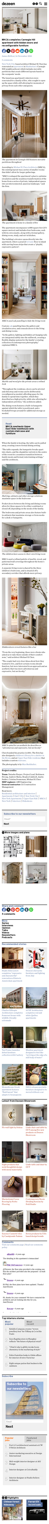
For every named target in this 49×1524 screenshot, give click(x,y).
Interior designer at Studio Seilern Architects (24, 1479)
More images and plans (17, 832)
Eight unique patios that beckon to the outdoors (25, 1364)
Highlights (13, 1498)
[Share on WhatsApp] (31, 51)
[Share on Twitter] (8, 51)
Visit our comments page (13, 1244)
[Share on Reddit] (17, 51)
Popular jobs (9, 1439)
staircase (22, 760)
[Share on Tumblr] (26, 51)
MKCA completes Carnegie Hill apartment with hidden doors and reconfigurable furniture (20, 43)
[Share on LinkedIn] (22, 51)
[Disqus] (24, 1281)
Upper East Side (30, 798)
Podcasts (7, 937)
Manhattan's (31, 66)
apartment (18, 66)
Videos (5, 933)
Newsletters (8, 935)
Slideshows (27, 801)
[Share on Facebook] (4, 51)
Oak (16, 796)
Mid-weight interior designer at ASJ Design (25, 1462)
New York (6, 801)
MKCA (42, 798)
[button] (40, 3)
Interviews (7, 925)
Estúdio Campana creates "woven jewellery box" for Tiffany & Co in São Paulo (25, 1330)
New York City (8, 64)
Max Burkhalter (29, 764)
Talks (5, 930)
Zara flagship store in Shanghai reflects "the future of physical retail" (25, 1340)
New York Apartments (12, 798)
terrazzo (30, 241)
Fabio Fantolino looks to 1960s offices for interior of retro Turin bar (25, 1356)
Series (5, 923)
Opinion (6, 928)
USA (22, 796)
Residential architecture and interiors (18, 793)
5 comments (7, 60)
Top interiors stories (13, 1318)
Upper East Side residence (29, 758)
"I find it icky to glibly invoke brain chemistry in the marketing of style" (24, 1348)
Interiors (16, 801)
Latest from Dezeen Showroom (19, 1101)
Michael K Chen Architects (25, 167)
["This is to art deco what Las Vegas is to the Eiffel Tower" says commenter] (36, 4)
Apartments (7, 796)
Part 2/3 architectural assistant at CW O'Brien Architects (26, 1446)
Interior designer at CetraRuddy (23, 1469)
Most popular (9, 1323)
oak (11, 326)
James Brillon (8, 56)
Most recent (30, 1323)
